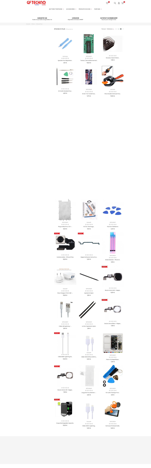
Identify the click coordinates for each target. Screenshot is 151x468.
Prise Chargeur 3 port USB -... (65, 293)
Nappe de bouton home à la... (89, 257)
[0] (122, 3)
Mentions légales (72, 446)
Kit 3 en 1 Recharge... (89, 226)
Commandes (88, 446)
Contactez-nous (72, 456)
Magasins (70, 461)
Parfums (98, 9)
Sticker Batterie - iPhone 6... (112, 260)
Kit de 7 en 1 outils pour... (89, 94)
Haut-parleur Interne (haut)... (113, 157)
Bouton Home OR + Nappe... (65, 390)
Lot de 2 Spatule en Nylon (89, 326)
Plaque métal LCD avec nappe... (65, 193)
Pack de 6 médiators (112, 226)
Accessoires (71, 9)
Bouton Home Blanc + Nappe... (113, 323)
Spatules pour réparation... (65, 60)
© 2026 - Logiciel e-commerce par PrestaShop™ (38, 466)
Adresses (87, 451)
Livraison (70, 444)
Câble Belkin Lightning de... (65, 356)
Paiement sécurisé (73, 454)
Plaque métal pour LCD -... (65, 226)
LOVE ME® (112, 89)
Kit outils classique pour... (113, 392)
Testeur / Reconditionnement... (89, 60)
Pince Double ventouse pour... (113, 94)
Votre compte (89, 441)
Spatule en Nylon (88, 293)
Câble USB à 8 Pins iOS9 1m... (89, 357)
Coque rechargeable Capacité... (65, 423)
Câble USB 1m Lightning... (89, 426)
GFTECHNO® (89, 56)
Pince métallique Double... (89, 127)
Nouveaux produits (56, 446)
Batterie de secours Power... (88, 160)
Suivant (120, 433)
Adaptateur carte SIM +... (89, 190)
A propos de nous (72, 451)
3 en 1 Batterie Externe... (112, 127)
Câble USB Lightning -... (65, 326)
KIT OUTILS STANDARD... (113, 190)
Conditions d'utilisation (73, 449)
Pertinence (109, 29)
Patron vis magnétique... (112, 359)
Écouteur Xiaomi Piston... (112, 58)
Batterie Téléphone (56, 9)
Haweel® (89, 222)
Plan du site (71, 458)
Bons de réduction (89, 454)
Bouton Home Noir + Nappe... (112, 290)
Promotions (54, 444)
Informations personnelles (91, 444)
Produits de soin (85, 9)
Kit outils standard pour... (65, 91)
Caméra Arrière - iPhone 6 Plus (65, 257)
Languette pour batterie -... (89, 392)
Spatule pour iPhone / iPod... (65, 127)
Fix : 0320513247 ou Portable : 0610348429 (38, 455)
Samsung (65, 56)
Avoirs (86, 449)
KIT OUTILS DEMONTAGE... (65, 157)
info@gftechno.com (33, 457)
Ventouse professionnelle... (112, 426)
